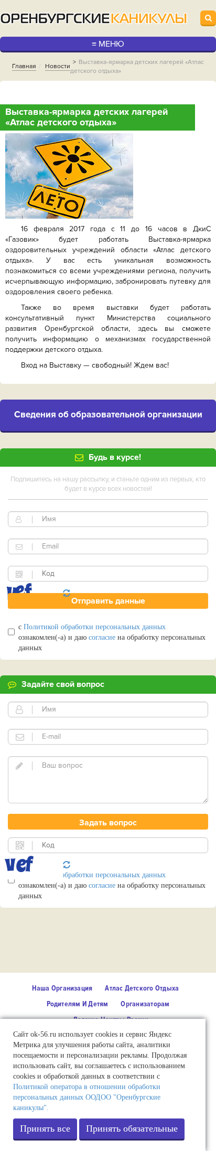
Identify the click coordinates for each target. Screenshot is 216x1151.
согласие (102, 637)
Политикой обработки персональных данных (95, 627)
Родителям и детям (78, 1003)
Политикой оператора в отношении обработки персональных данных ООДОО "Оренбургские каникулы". (86, 1097)
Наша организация (62, 988)
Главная (24, 66)
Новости (57, 66)
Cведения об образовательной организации (108, 414)
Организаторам (145, 1003)
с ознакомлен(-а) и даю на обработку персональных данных (112, 637)
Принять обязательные (132, 1128)
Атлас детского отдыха (142, 988)
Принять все (45, 1128)
